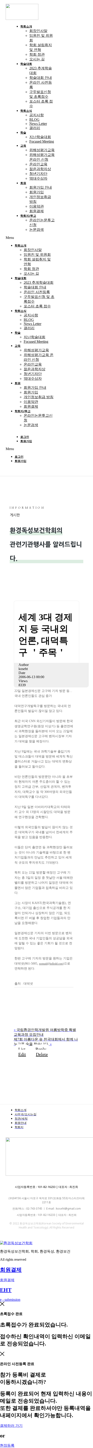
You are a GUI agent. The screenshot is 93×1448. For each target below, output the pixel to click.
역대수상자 (38, 178)
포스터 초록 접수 (37, 306)
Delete (42, 1054)
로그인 (24, 437)
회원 (23, 183)
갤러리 (34, 128)
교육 (23, 146)
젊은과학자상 (40, 169)
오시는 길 (37, 59)
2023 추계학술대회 (38, 282)
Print (28, 1021)
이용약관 (36, 206)
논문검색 (36, 229)
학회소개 (26, 26)
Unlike (30, 1008)
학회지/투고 (28, 216)
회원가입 (36, 192)
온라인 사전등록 (37, 292)
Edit (22, 1054)
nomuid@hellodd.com (51, 963)
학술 (23, 132)
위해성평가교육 (42, 150)
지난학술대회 (40, 137)
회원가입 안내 (40, 187)
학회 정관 (37, 54)
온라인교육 (38, 164)
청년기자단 (38, 174)
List (22, 1049)
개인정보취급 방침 (38, 397)
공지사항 (36, 115)
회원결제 (36, 211)
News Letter (38, 124)
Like (28, 994)
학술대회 (26, 64)
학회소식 (26, 111)
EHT (6, 1290)
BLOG (34, 119)
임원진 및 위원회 (37, 254)
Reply (40, 1049)
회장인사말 (38, 31)
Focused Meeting (41, 141)
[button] (30, 238)
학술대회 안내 (40, 78)
